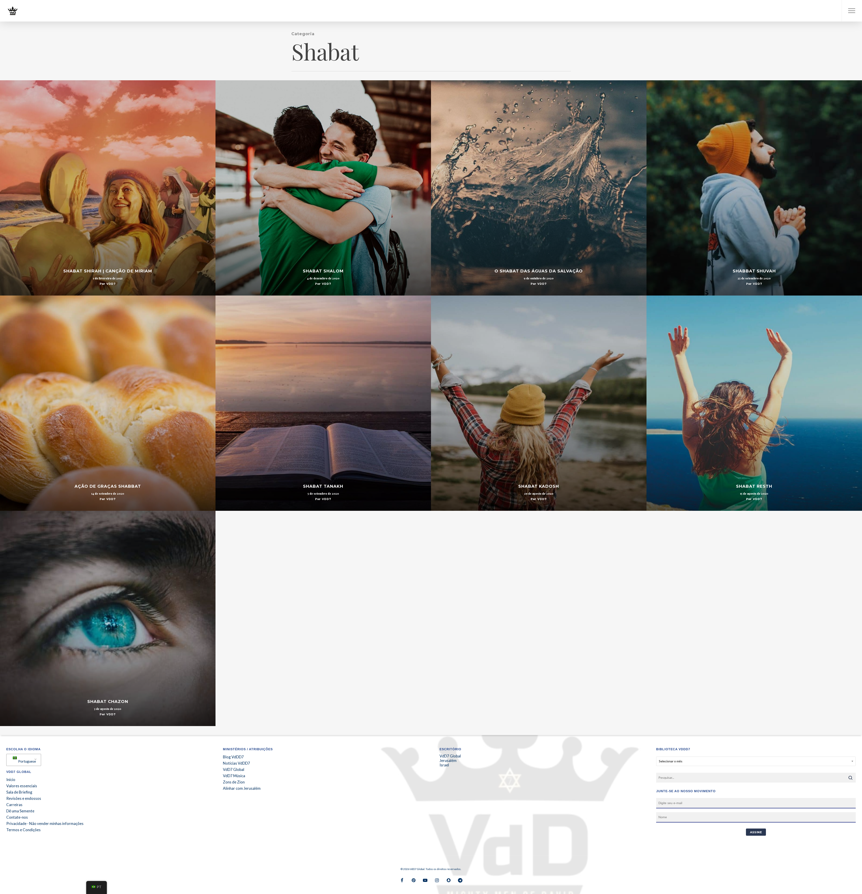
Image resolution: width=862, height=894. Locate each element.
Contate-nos (17, 817)
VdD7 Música (234, 776)
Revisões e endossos (23, 798)
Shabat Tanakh (323, 486)
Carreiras (14, 805)
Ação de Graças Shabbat (108, 486)
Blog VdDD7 (233, 757)
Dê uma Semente (20, 811)
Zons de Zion (234, 782)
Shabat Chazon (107, 701)
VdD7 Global (233, 769)
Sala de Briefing (19, 792)
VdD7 (111, 283)
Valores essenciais (21, 786)
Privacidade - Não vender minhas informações (45, 823)
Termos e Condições (23, 830)
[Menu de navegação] (852, 11)
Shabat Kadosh (538, 486)
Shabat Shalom (323, 271)
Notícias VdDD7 (236, 763)
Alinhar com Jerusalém (242, 788)
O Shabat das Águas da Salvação (539, 271)
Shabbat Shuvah (754, 271)
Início (10, 779)
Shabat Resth (754, 486)
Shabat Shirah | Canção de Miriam (107, 271)
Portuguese (27, 761)
